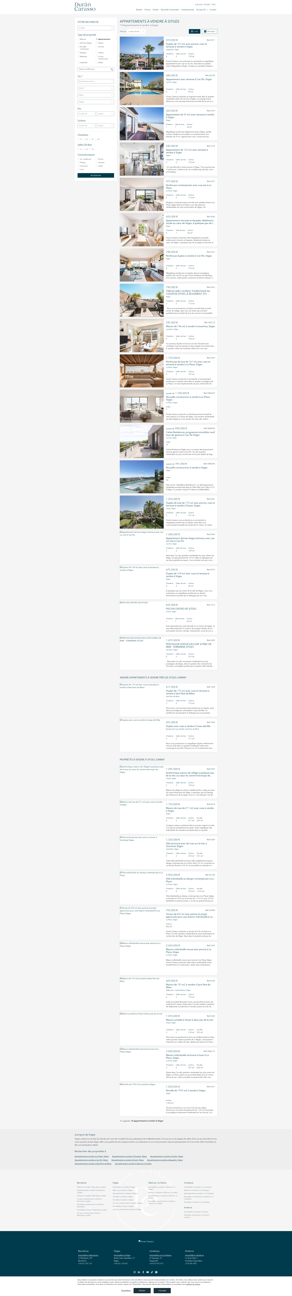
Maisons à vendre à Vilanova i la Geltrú (162, 1193)
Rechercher (96, 175)
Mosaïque (211, 31)
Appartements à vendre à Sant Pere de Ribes (93, 1164)
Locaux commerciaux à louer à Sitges (127, 1209)
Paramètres (126, 1291)
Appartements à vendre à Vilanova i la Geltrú (133, 1164)
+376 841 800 (190, 1264)
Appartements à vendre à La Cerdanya (199, 1193)
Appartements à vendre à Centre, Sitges (166, 1156)
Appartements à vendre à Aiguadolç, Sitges (165, 1160)
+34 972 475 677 (156, 1264)
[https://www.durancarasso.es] (85, 7)
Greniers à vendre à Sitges (123, 1197)
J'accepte (162, 1291)
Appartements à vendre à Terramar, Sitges (129, 1156)
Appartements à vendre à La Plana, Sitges (92, 1156)
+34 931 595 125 (85, 1264)
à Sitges (122, 1255)
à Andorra (194, 1255)
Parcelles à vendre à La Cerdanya (197, 1202)
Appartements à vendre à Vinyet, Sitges (127, 1160)
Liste (196, 31)
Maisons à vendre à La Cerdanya (196, 1190)
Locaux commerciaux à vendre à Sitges (128, 1203)
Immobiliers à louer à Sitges (123, 1206)
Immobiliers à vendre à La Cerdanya (198, 1187)
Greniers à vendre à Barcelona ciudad (91, 1196)
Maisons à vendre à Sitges (123, 1190)
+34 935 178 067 (202, 5)
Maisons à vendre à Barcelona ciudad (91, 1187)
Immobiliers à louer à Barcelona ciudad (92, 1210)
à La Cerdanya (160, 1255)
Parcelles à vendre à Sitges (123, 1200)
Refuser (142, 1291)
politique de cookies (193, 1284)
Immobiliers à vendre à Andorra (196, 1212)
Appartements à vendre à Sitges (125, 1193)
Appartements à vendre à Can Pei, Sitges (91, 1160)
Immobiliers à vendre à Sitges (124, 1187)
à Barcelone (88, 1255)
